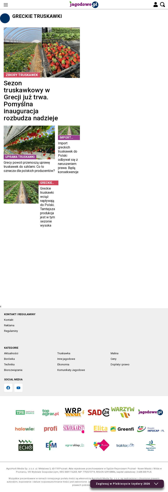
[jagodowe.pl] (84, 4)
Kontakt (8, 319)
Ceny (113, 358)
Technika (9, 364)
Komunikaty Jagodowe (71, 370)
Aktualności (11, 353)
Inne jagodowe (66, 358)
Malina (114, 353)
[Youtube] (18, 388)
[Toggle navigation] (6, 4)
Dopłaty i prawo (120, 364)
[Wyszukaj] (162, 4)
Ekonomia (63, 364)
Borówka (9, 358)
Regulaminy (11, 330)
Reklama (9, 325)
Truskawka (63, 353)
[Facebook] (8, 388)
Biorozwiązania (13, 370)
